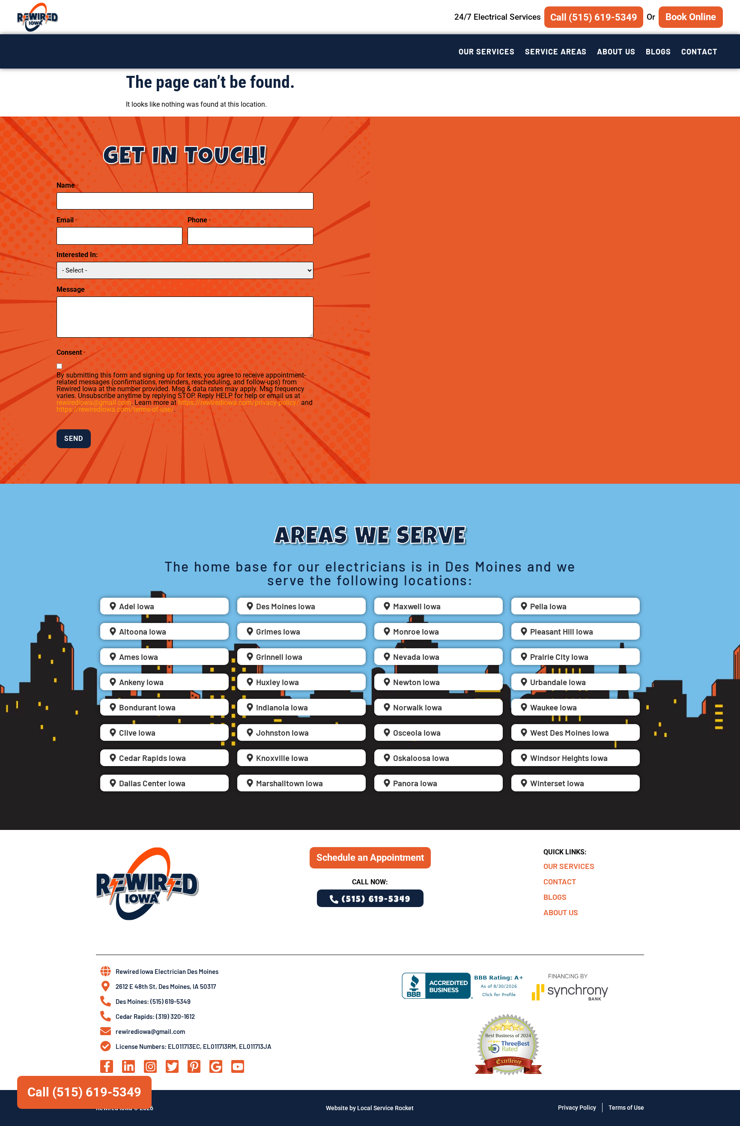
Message (71, 289)
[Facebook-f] (106, 1066)
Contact (699, 51)
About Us (616, 51)
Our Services (487, 51)
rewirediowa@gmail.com (94, 402)
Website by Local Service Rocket (370, 1108)
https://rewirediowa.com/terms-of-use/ (115, 409)
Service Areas (556, 51)
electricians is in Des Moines (423, 566)
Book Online (690, 16)
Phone (199, 220)
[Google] (215, 1066)
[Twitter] (172, 1066)
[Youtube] (237, 1066)
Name (68, 185)
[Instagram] (150, 1066)
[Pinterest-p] (194, 1066)
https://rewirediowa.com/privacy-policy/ (238, 402)
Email (67, 220)
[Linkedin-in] (128, 1066)
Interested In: (77, 255)
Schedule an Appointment (370, 857)
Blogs (658, 51)
